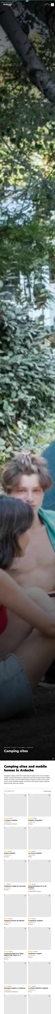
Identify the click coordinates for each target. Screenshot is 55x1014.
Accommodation (21, 747)
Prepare (14, 747)
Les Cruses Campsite (35, 853)
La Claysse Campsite (10, 820)
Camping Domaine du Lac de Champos (37, 887)
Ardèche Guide (7, 747)
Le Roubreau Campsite (35, 920)
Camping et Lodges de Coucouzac (15, 886)
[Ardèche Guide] (7, 4)
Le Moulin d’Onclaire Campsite (38, 988)
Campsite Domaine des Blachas (14, 920)
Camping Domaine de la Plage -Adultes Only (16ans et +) (14, 954)
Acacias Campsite (9, 853)
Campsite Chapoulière (35, 820)
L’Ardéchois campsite (35, 953)
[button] (27, 1)
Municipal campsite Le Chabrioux (15, 988)
